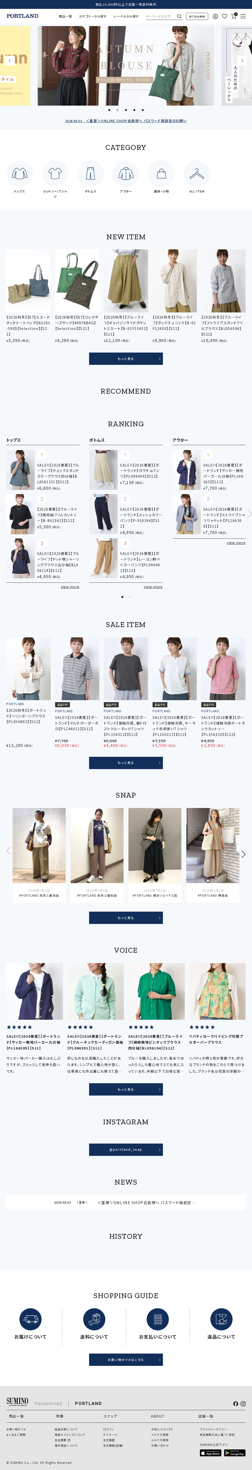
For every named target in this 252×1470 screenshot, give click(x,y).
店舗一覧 (206, 1416)
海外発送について (66, 1445)
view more (70, 586)
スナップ (110, 1416)
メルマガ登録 (160, 1435)
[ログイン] (215, 16)
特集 (60, 1416)
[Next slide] (242, 60)
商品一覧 (65, 16)
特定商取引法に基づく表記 (217, 1435)
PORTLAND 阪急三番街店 (40, 895)
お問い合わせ (160, 1445)
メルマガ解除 (160, 1440)
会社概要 (60, 1440)
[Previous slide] (10, 60)
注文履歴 (109, 1440)
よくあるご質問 (16, 1435)
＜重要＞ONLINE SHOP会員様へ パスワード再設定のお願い (126, 120)
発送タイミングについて (70, 1435)
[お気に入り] (224, 16)
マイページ (110, 1435)
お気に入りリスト (162, 1429)
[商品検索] (197, 16)
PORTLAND (88, 1403)
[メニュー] (243, 16)
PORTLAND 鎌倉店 (214, 895)
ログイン (108, 1429)
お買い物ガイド (16, 1429)
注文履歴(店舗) (113, 1445)
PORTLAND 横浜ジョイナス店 (156, 895)
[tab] (109, 110)
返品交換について (66, 1429)
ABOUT (158, 1416)
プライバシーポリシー (213, 1429)
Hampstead (48, 1403)
